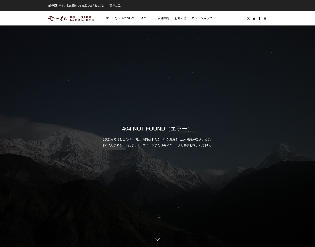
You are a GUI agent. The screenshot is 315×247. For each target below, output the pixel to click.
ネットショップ (202, 18)
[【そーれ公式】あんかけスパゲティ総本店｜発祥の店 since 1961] (71, 18)
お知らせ (180, 18)
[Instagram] (254, 18)
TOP (106, 18)
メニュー (146, 18)
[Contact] (265, 18)
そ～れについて (124, 18)
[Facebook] (259, 18)
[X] (248, 18)
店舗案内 (163, 18)
